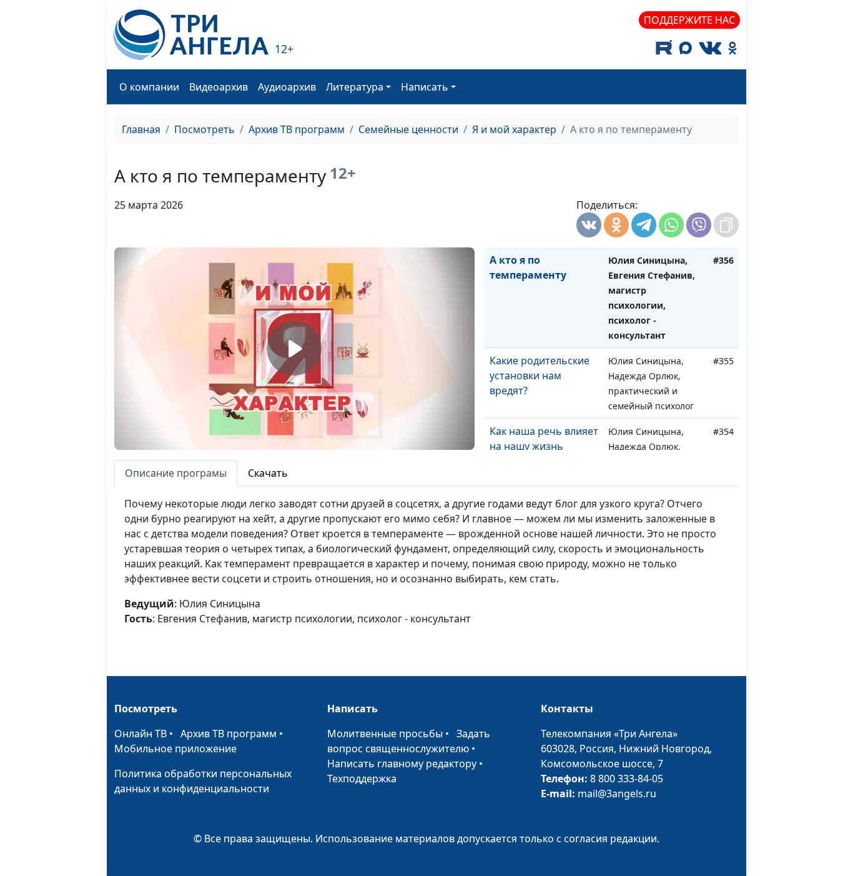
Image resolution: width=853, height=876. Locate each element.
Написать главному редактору (401, 763)
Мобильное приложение (175, 748)
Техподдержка (362, 778)
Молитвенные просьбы (385, 733)
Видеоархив (218, 87)
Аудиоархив (287, 87)
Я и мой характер (514, 129)
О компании (149, 87)
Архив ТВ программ (297, 129)
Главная (141, 129)
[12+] (191, 34)
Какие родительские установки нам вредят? (539, 375)
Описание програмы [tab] (176, 473)
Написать (424, 87)
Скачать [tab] (268, 473)
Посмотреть (204, 129)
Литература (354, 87)
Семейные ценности (408, 129)
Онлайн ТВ (140, 733)
